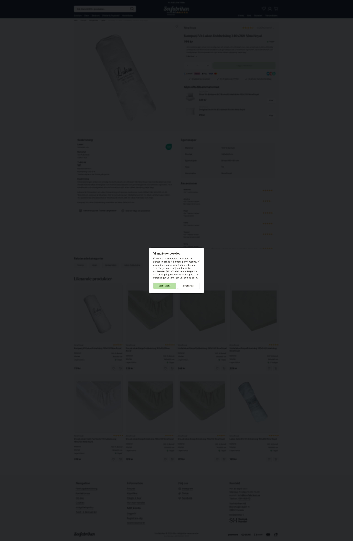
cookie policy (191, 277)
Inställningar (188, 286)
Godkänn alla (164, 286)
